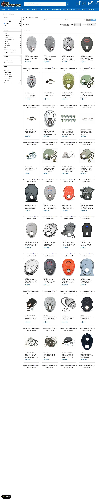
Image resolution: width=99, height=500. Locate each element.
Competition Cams (48, 92)
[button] (90, 4)
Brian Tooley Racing (67, 166)
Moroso (82, 352)
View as (61, 24)
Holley (26, 55)
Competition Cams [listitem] (9, 37)
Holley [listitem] (6, 33)
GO (19, 82)
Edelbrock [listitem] (7, 35)
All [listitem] (5, 25)
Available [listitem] (7, 23)
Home (4, 14)
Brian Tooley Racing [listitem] (9, 39)
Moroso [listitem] (6, 41)
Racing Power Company (67, 92)
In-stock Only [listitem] (8, 21)
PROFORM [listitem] (7, 45)
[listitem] (13, 70)
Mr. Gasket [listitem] (7, 43)
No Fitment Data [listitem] (9, 62)
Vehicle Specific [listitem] (8, 60)
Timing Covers (10, 14)
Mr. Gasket (46, 352)
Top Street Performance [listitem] (10, 52)
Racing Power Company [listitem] (10, 50)
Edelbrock (46, 129)
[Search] (46, 4)
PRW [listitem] (6, 48)
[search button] (67, 4)
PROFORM (64, 55)
